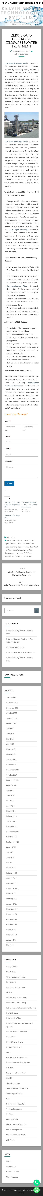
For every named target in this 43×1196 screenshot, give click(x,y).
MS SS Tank (10, 1037)
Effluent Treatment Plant (16, 997)
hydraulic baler (12, 1013)
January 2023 (11, 878)
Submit (9, 483)
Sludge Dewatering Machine (17, 1088)
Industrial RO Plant (14, 1018)
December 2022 (12, 883)
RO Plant (10, 1067)
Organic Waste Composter (16, 1057)
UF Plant (9, 1114)
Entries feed (11, 1166)
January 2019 (11, 940)
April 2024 (10, 806)
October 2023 (11, 837)
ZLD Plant (11, 537)
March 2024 (10, 811)
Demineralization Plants (17, 286)
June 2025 (10, 733)
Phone (8, 436)
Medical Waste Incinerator (16, 1031)
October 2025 (11, 713)
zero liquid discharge (18, 229)
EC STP (9, 992)
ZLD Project (17, 556)
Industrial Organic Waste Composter (20, 652)
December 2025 (12, 702)
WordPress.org (12, 1177)
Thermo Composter (14, 1109)
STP (8, 1098)
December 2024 (12, 764)
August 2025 (11, 723)
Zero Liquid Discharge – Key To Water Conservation (29, 504)
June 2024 (10, 795)
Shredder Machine (13, 1083)
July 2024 (10, 790)
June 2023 (10, 857)
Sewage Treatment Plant (16, 1073)
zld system (27, 556)
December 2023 (12, 826)
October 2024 (11, 775)
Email (7, 449)
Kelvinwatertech (21, 54)
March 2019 (10, 929)
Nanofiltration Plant (14, 1042)
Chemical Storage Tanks (15, 977)
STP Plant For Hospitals (15, 1104)
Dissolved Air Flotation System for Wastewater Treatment (21, 572)
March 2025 (10, 749)
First (6, 431)
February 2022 (11, 898)
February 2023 (11, 873)
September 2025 (12, 718)
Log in (8, 1161)
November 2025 (12, 708)
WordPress (29, 1190)
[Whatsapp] (36, 1190)
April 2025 (10, 744)
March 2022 (10, 893)
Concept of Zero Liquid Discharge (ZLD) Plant (12, 504)
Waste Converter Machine (16, 1124)
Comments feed (12, 1172)
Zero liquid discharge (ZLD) (15, 63)
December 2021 (12, 909)
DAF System (11, 982)
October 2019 (11, 924)
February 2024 (11, 816)
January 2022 (11, 904)
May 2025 (9, 739)
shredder (9, 1078)
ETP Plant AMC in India (15, 647)
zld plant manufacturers (14, 550)
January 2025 (11, 759)
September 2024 (12, 780)
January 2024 (11, 821)
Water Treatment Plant (15, 1135)
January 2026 (11, 697)
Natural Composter (14, 1047)
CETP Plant (10, 972)
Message (9, 461)
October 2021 (11, 919)
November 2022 (12, 888)
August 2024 (11, 785)
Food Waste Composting (16, 1002)
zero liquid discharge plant (18, 540)
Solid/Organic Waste (14, 1093)
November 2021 (12, 914)
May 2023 (9, 862)
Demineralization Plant (15, 987)
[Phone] (36, 1183)
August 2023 (11, 847)
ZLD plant (34, 547)
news (8, 1052)
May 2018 (9, 945)
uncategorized (12, 1119)
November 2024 (12, 770)
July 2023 (10, 852)
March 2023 (10, 867)
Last (24, 431)
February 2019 (11, 935)
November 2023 (12, 831)
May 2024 (9, 801)
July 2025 (10, 728)
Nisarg (21, 1193)
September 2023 (12, 842)
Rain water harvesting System (18, 1062)
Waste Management (14, 1129)
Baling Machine (12, 966)
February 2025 (11, 754)
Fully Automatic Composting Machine (21, 1008)
